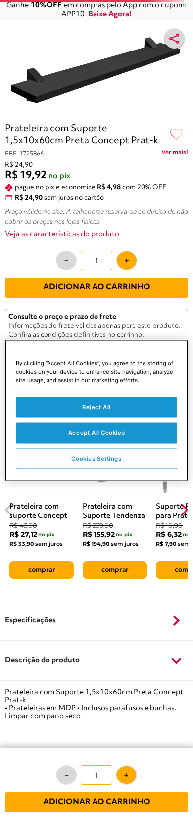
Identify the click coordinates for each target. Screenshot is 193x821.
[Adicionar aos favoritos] (176, 135)
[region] (97, 411)
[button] (96, 621)
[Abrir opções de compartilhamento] (174, 39)
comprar (41, 569)
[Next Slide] (184, 509)
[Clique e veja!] (174, 154)
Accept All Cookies (96, 432)
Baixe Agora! (110, 14)
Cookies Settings (96, 458)
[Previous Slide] (9, 509)
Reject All (96, 407)
